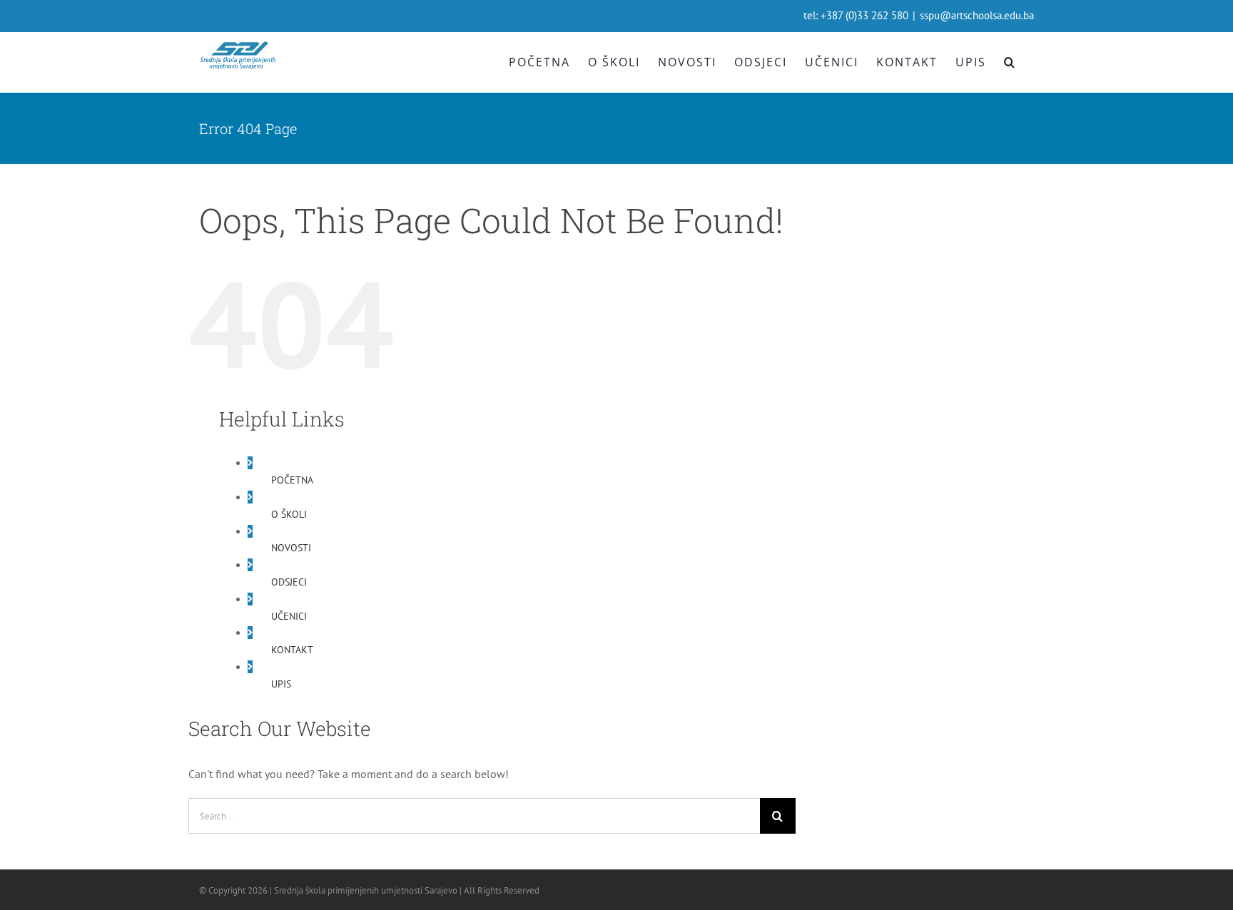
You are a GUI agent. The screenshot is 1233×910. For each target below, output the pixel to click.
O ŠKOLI (289, 514)
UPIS (281, 684)
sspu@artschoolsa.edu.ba (977, 15)
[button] (1010, 62)
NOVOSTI (291, 547)
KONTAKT (292, 649)
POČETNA (292, 480)
